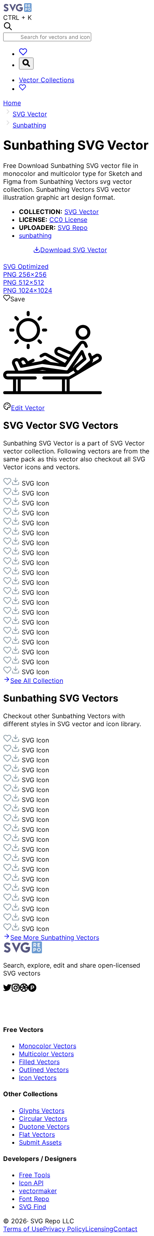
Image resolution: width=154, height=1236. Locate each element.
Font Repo (34, 1199)
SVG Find (32, 1207)
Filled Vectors (39, 1062)
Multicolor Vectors (46, 1054)
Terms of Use (23, 1229)
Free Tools (34, 1175)
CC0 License (68, 220)
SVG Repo (73, 227)
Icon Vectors (37, 1078)
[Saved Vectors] (23, 54)
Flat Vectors (37, 1134)
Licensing (99, 1229)
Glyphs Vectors (41, 1111)
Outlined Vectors (44, 1070)
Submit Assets (40, 1142)
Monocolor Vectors (47, 1046)
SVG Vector (81, 212)
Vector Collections (46, 80)
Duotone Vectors (44, 1126)
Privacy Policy (64, 1229)
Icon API (31, 1183)
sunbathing (35, 235)
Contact (125, 1229)
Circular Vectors (43, 1118)
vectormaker (38, 1191)
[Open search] (26, 63)
